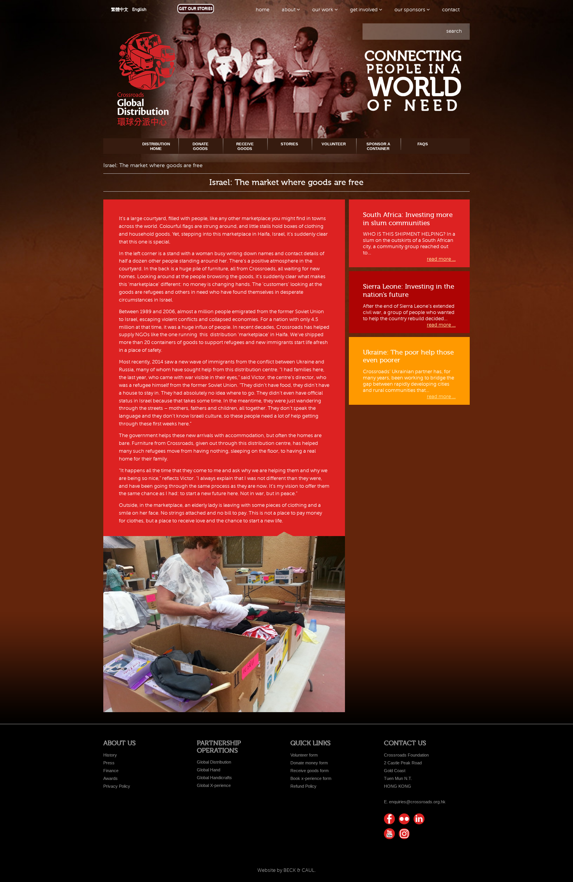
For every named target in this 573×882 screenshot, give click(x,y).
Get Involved (364, 9)
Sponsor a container (378, 146)
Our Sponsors (410, 9)
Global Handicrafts (214, 777)
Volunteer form (304, 755)
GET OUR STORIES (195, 8)
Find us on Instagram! (404, 833)
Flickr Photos (404, 818)
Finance (110, 770)
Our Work (323, 9)
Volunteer (334, 144)
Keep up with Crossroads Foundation (419, 818)
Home (262, 9)
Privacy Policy (116, 786)
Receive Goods (245, 146)
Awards (110, 778)
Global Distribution (214, 762)
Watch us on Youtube (389, 833)
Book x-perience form (310, 778)
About (289, 9)
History (110, 755)
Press (109, 762)
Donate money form (309, 762)
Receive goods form (309, 770)
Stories (289, 144)
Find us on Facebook (389, 818)
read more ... (441, 259)
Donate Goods (201, 146)
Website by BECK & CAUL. (286, 870)
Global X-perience (214, 785)
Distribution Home (156, 146)
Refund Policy (303, 786)
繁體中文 (119, 9)
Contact (451, 9)
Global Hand (208, 769)
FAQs (422, 144)
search (454, 31)
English (139, 9)
